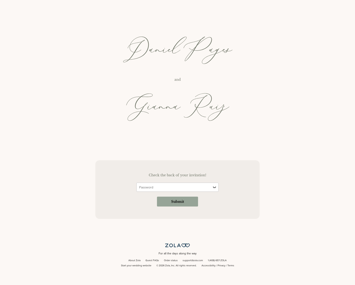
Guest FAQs (152, 260)
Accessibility (209, 265)
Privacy (221, 265)
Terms (230, 265)
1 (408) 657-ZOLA (217, 260)
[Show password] (214, 187)
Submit (177, 202)
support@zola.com (193, 260)
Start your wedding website (136, 265)
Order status (171, 260)
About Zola (134, 260)
